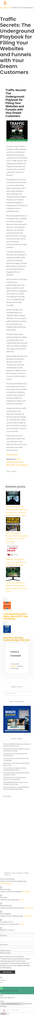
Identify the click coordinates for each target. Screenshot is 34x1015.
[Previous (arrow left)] (1, 982)
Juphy (21, 900)
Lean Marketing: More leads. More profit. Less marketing (16, 462)
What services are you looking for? (12, 956)
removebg (26, 891)
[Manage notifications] (4, 1010)
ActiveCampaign (6, 883)
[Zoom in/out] (5, 980)
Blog (6, 8)
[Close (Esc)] (1, 980)
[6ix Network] (10, 3)
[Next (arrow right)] (2, 982)
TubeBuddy (27, 916)
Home (2, 8)
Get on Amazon (12, 455)
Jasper (21, 924)
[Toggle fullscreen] (4, 980)
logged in (13, 666)
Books (10, 8)
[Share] (2, 980)
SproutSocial (28, 908)
